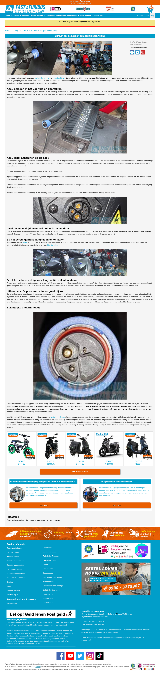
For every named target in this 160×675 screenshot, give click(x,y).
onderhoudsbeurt (57, 417)
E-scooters (24, 16)
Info (147, 16)
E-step (81, 16)
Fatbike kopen (48, 594)
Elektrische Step (49, 560)
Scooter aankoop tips (15, 565)
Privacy (38, 667)
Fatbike (40, 16)
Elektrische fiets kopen (51, 590)
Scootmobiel (49, 16)
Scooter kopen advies (15, 561)
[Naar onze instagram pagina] (90, 656)
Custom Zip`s (12, 595)
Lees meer (43, 505)
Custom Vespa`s (13, 590)
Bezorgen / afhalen (14, 548)
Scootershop (48, 573)
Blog (152, 16)
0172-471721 (80, 2)
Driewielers (61, 16)
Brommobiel (72, 16)
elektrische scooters (42, 78)
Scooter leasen (37, 625)
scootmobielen (59, 78)
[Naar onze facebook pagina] (60, 656)
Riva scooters (48, 569)
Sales (8, 16)
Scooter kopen (13, 557)
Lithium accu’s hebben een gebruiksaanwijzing (39, 31)
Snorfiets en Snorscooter (52, 577)
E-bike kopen (48, 598)
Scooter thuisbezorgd (90, 614)
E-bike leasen (48, 603)
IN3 (101, 16)
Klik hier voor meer (80, 472)
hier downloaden (53, 245)
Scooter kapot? (13, 552)
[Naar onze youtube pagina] (70, 656)
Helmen (88, 16)
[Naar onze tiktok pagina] (100, 656)
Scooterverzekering (14, 569)
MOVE (45, 565)
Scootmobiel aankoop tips (53, 586)
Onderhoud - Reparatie (16, 578)
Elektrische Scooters (51, 556)
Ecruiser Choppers (50, 552)
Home (7, 31)
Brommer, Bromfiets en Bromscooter (21, 599)
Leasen (95, 16)
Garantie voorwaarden (16, 574)
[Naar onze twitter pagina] (80, 656)
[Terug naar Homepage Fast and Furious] (25, 9)
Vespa (33, 16)
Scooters (15, 16)
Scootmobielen (48, 581)
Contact (140, 16)
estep (25, 242)
